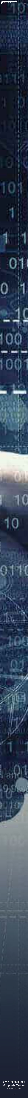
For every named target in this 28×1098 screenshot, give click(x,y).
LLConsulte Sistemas (9, 3)
